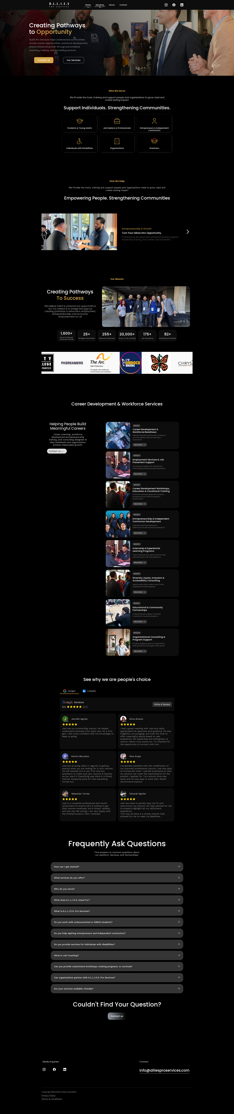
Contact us (44, 60)
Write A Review (162, 704)
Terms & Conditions (51, 1099)
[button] (188, 231)
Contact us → (56, 451)
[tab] (69, 691)
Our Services (73, 60)
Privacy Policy (48, 1095)
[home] (59, 5)
